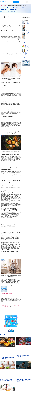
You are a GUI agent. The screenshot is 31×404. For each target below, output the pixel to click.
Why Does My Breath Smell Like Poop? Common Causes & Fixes (26, 57)
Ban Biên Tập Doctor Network (6, 293)
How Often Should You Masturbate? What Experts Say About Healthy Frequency (28, 22)
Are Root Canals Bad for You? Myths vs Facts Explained (28, 36)
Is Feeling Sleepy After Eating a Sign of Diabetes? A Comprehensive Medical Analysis (26, 43)
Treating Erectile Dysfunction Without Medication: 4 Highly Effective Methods (23, 380)
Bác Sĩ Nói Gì (9, 305)
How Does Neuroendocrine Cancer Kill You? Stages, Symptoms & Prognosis (26, 53)
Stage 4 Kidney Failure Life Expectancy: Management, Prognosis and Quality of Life (27, 46)
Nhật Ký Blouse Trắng (4, 305)
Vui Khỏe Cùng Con (5, 306)
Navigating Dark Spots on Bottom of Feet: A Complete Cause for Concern (28, 33)
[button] (27, 2)
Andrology (5, 5)
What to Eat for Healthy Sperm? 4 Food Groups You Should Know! (6, 380)
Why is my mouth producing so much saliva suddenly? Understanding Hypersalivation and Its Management (28, 26)
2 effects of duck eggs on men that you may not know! (23, 356)
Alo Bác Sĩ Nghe (14, 305)
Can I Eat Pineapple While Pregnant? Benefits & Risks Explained (27, 50)
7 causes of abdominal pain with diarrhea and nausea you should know (28, 29)
